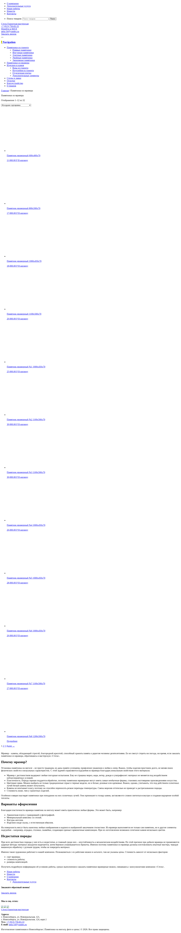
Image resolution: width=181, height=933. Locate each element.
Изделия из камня (15, 65)
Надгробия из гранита (23, 70)
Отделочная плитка (21, 73)
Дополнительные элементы (25, 75)
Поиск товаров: (14, 18)
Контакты (11, 13)
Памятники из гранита (18, 47)
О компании (13, 3)
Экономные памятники (23, 60)
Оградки (11, 80)
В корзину (23, 160)
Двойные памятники (22, 57)
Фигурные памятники (23, 52)
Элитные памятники (22, 55)
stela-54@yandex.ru (10, 31)
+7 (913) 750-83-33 (15, 922)
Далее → (10, 746)
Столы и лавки (14, 78)
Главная (5, 90)
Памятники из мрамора (18, 63)
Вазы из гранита (20, 68)
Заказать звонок (8, 893)
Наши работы (13, 8)
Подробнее (12, 741)
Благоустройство (15, 83)
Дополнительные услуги (19, 6)
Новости (11, 11)
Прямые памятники (21, 50)
